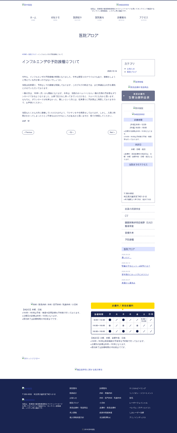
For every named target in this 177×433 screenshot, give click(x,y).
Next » (112, 132)
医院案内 (73, 388)
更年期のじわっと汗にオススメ (135, 274)
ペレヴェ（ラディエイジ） (140, 407)
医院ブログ (132, 71)
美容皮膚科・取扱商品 (79, 407)
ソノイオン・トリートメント (141, 393)
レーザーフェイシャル (138, 402)
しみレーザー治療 (136, 412)
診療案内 (103, 388)
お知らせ (131, 68)
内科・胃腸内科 (106, 393)
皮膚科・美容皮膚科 (108, 407)
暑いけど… (126, 257)
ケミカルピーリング (137, 388)
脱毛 (131, 397)
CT (126, 215)
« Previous (28, 132)
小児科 (102, 402)
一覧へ (71, 132)
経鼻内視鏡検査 (132, 208)
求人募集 (73, 412)
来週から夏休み (128, 282)
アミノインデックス (137, 417)
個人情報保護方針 (77, 417)
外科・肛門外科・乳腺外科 (110, 397)
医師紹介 (73, 393)
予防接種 (129, 239)
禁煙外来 (129, 232)
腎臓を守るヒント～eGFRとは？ (136, 265)
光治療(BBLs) (105, 417)
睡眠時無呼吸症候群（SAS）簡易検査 (139, 224)
